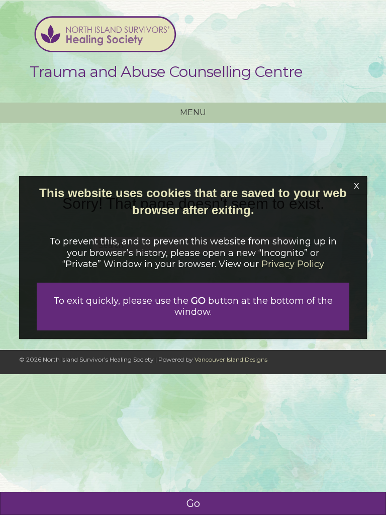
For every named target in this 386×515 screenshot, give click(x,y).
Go (193, 503)
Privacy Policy (292, 264)
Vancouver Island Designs (231, 359)
